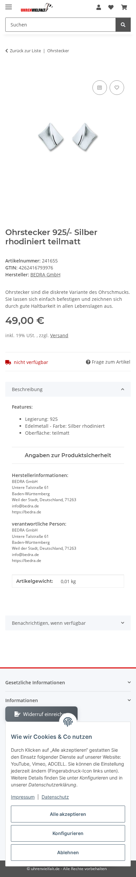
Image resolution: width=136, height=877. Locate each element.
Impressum (23, 797)
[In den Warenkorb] (10, 71)
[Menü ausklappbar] (8, 4)
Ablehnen (68, 852)
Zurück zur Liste (25, 51)
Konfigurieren (68, 833)
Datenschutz (55, 797)
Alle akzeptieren (68, 814)
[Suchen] (123, 25)
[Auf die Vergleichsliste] (99, 87)
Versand (59, 335)
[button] (99, 7)
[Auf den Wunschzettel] (117, 87)
